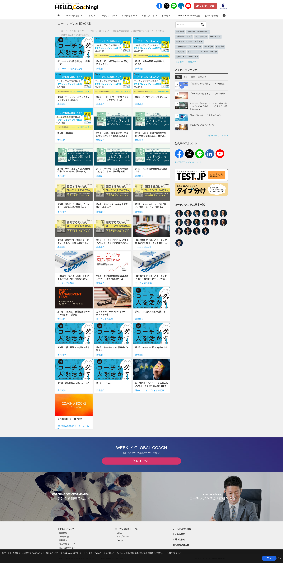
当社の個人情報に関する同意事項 (140, 553)
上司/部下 (180, 52)
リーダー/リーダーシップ (198, 32)
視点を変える (201, 37)
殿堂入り (202, 77)
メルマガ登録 (206, 6)
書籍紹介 (63, 540)
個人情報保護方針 (181, 545)
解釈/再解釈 (215, 37)
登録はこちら (141, 460)
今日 (178, 77)
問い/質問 (208, 47)
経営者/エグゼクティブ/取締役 (189, 42)
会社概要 (63, 533)
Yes (269, 558)
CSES (119, 533)
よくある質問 (179, 534)
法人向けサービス (67, 544)
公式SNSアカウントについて (188, 162)
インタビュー (129, 15)
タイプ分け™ (123, 536)
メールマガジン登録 (182, 529)
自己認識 (180, 32)
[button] (224, 15)
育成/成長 (220, 47)
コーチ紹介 (64, 536)
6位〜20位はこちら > (218, 135)
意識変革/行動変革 (184, 37)
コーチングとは (72, 15)
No (279, 558)
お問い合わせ (211, 15)
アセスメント (149, 15)
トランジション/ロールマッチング (202, 52)
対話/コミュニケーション (187, 57)
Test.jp (120, 540)
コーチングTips (107, 15)
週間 (185, 77)
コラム (90, 15)
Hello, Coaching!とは (189, 15)
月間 (193, 77)
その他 (165, 15)
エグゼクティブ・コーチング (188, 47)
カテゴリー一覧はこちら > (188, 62)
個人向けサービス (67, 547)
